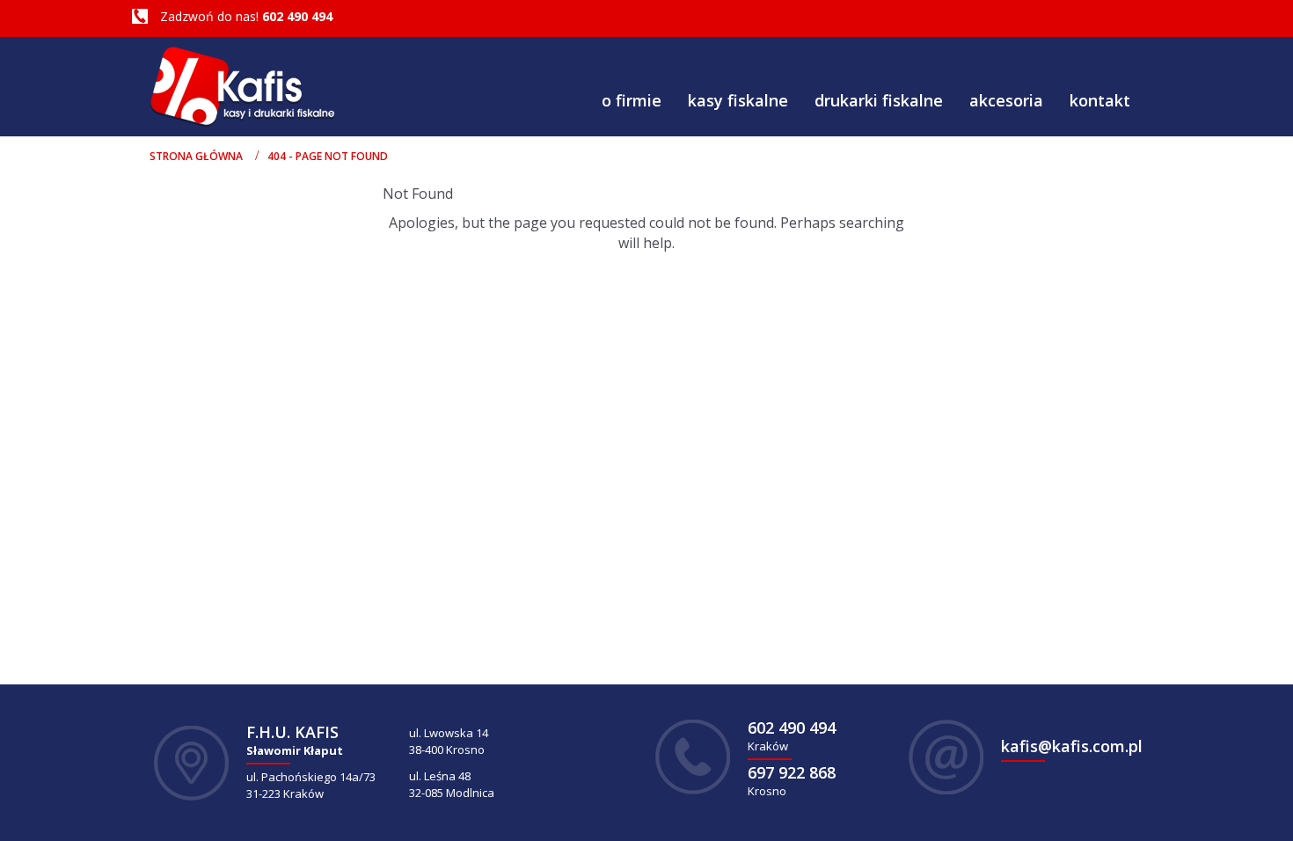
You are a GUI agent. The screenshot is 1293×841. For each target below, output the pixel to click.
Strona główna (196, 156)
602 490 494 (297, 16)
